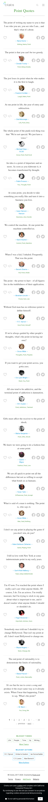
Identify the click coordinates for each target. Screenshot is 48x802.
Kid (20, 273)
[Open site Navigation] (43, 5)
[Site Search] (37, 5)
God (19, 325)
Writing (19, 44)
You (18, 185)
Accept (30, 495)
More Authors (24, 763)
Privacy (18, 779)
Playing (24, 548)
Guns (30, 621)
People (16, 740)
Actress (25, 621)
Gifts (23, 437)
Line (29, 465)
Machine (29, 243)
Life (20, 123)
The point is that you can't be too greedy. (24, 52)
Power (21, 299)
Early (21, 574)
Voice (18, 155)
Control (18, 243)
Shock (28, 437)
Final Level (36, 775)
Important (19, 621)
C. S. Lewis (17, 758)
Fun (20, 710)
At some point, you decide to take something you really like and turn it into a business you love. (24, 196)
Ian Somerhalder (37, 754)
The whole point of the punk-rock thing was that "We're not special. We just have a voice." (24, 134)
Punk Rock (28, 155)
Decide (29, 217)
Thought (24, 185)
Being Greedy (26, 67)
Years (17, 574)
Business (19, 217)
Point (29, 44)
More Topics (24, 744)
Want (20, 381)
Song (24, 710)
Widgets (36, 779)
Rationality (28, 677)
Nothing (27, 521)
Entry (27, 123)
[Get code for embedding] (10, 60)
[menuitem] (10, 779)
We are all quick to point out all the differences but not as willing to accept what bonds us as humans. (24, 477)
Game (19, 548)
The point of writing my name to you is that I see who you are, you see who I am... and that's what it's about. (24, 26)
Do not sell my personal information (21, 799)
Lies (28, 299)
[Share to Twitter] (43, 38)
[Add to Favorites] (5, 38)
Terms (10, 779)
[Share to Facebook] (38, 38)
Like (24, 217)
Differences (19, 495)
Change (24, 651)
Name (25, 44)
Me (29, 651)
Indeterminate (28, 574)
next (29, 723)
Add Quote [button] (27, 779)
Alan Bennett (29, 758)
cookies (20, 786)
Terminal (30, 407)
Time (24, 740)
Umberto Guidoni (21, 754)
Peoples (30, 355)
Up (30, 740)
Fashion (20, 465)
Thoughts (19, 355)
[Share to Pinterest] (43, 60)
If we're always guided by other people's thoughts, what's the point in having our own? (24, 336)
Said (22, 521)
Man (19, 521)
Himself (28, 325)
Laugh (20, 96)
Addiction (23, 407)
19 (39, 720)
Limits (22, 677)
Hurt (24, 299)
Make (24, 96)
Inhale (27, 273)
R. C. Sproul (9, 754)
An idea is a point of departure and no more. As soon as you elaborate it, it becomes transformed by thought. (24, 166)
